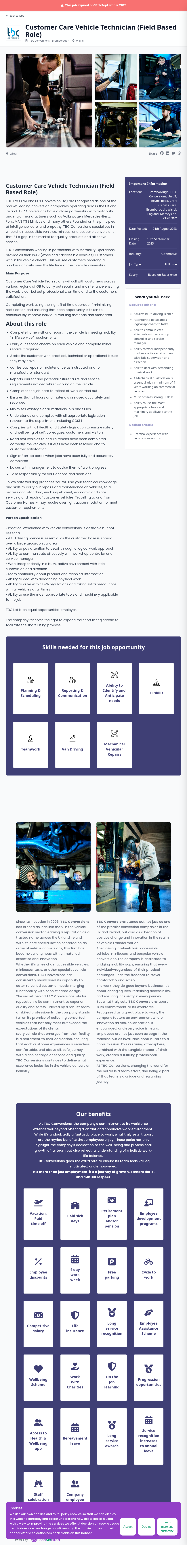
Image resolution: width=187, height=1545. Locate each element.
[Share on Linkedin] (167, 153)
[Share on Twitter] (173, 153)
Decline (147, 1526)
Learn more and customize (167, 1527)
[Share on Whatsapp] (179, 153)
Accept (127, 1526)
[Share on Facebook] (162, 153)
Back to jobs (16, 15)
